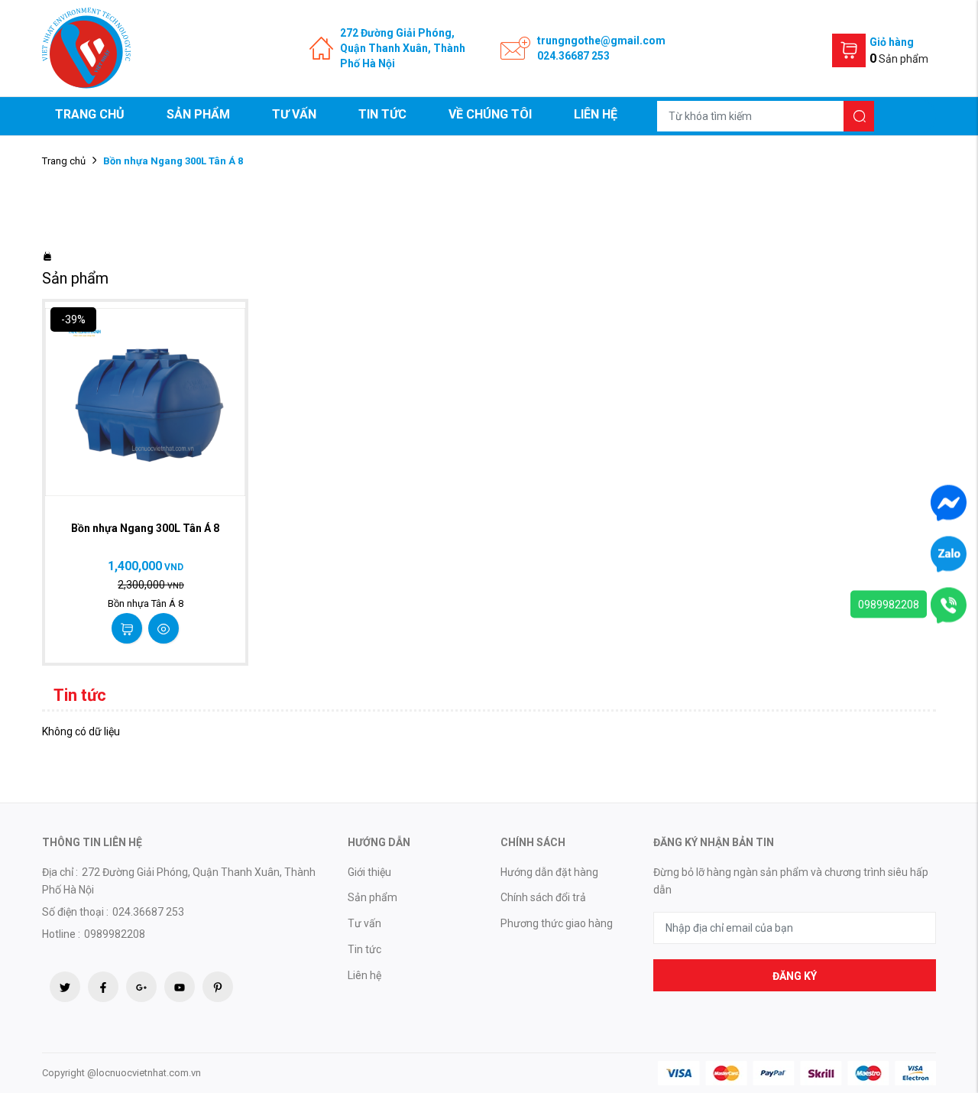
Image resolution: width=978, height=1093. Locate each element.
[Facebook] (103, 986)
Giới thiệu (369, 872)
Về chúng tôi (490, 114)
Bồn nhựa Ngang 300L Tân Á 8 (145, 528)
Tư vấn (294, 114)
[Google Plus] (141, 986)
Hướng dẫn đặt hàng (549, 872)
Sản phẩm (198, 114)
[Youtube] (179, 986)
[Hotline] (949, 604)
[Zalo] (949, 553)
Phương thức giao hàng (556, 923)
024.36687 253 (573, 56)
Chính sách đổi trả (543, 897)
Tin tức (382, 114)
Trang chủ (90, 114)
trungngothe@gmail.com (601, 40)
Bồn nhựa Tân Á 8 (145, 603)
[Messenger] (949, 502)
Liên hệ (595, 114)
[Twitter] (65, 986)
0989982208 (888, 604)
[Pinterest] (217, 986)
